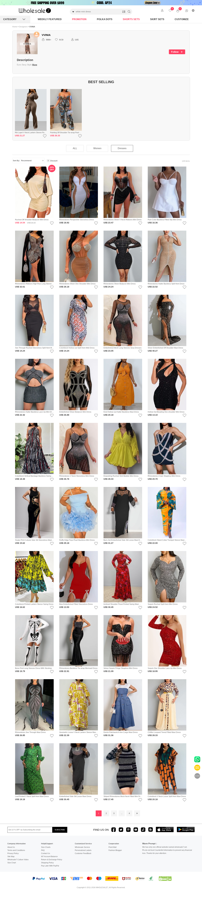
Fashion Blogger (115, 850)
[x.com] (120, 829)
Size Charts (45, 847)
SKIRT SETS (157, 19)
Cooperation (114, 844)
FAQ (43, 850)
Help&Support (47, 844)
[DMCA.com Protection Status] (165, 878)
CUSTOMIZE (182, 19)
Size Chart (11, 863)
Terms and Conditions (16, 850)
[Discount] (48, 161)
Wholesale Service (82, 847)
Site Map (10, 856)
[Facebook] (113, 829)
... (121, 813)
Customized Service (83, 844)
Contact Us (45, 853)
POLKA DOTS (104, 19)
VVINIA (32, 27)
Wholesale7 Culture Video (18, 860)
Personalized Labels (83, 850)
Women (97, 148)
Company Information (16, 844)
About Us (11, 847)
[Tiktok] (143, 829)
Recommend (26, 161)
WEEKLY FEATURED (50, 19)
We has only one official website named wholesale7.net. (164, 847)
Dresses (122, 148)
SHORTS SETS (131, 19)
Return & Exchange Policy (51, 860)
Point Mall (113, 847)
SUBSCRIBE (60, 830)
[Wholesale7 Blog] (150, 829)
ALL (75, 148)
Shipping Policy (47, 863)
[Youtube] (135, 829)
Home (14, 27)
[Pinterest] (128, 829)
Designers (23, 27)
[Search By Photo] (124, 12)
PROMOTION (79, 19)
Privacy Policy (13, 853)
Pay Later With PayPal (50, 866)
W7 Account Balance (49, 856)
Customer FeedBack (83, 853)
